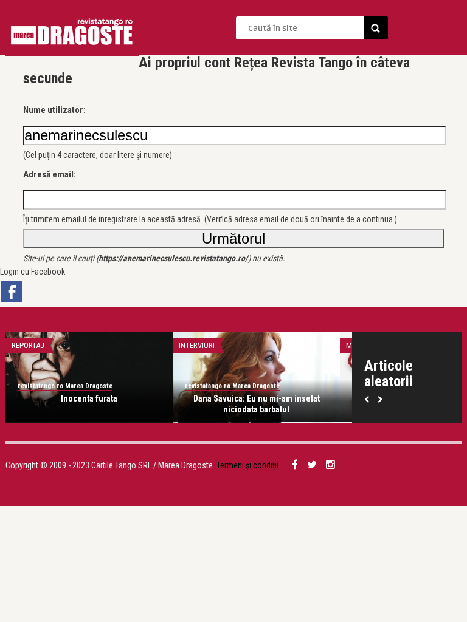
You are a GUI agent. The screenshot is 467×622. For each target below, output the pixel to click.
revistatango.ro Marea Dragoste (83, 386)
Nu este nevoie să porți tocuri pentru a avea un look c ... (274, 404)
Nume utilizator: (54, 109)
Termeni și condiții (247, 465)
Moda (206, 345)
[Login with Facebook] (11, 291)
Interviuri (48, 345)
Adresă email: (49, 174)
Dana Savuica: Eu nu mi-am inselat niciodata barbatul (107, 404)
